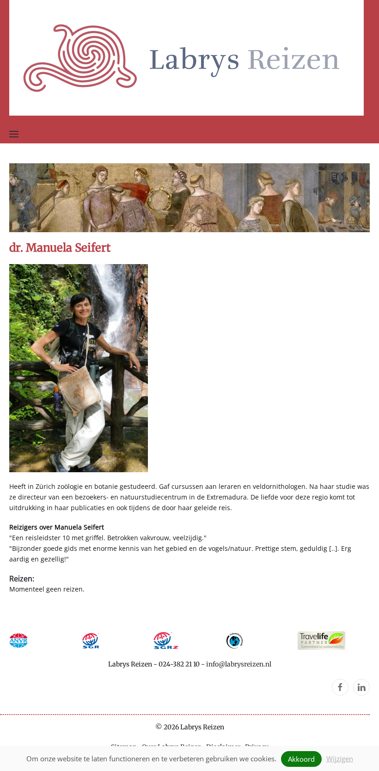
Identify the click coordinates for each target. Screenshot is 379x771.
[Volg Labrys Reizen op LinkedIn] (361, 687)
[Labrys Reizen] (186, 57)
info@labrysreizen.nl (238, 664)
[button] (13, 134)
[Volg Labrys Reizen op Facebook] (340, 687)
